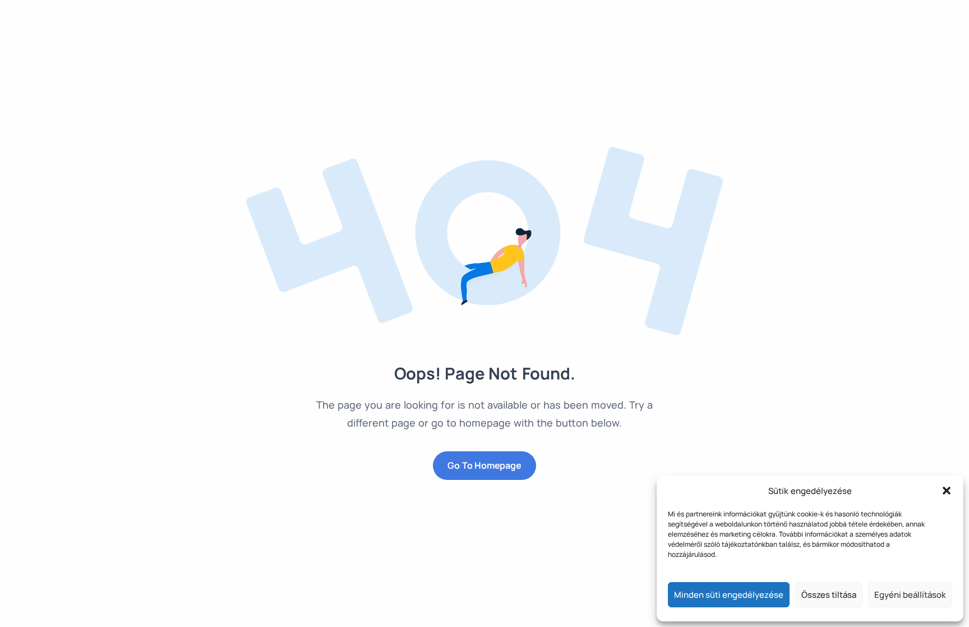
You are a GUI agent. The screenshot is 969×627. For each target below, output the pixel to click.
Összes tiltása (828, 595)
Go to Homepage (484, 465)
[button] (946, 490)
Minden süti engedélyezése (728, 595)
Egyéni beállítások (910, 595)
